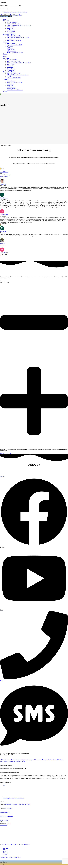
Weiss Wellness (4, 172)
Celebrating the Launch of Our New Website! (15, 12)
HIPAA (5, 850)
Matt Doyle (3, 231)
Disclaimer (6, 848)
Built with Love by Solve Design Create (10, 857)
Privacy (5, 851)
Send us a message (5, 812)
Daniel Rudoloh (4, 252)
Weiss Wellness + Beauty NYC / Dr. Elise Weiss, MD (15, 844)
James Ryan (3, 184)
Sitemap (5, 853)
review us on (3, 176)
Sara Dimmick (4, 198)
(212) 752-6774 (8, 808)
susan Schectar (4, 214)
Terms (5, 854)
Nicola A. (2, 243)
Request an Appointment (6, 816)
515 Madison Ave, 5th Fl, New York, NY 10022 (17, 804)
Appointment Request (6, 16)
